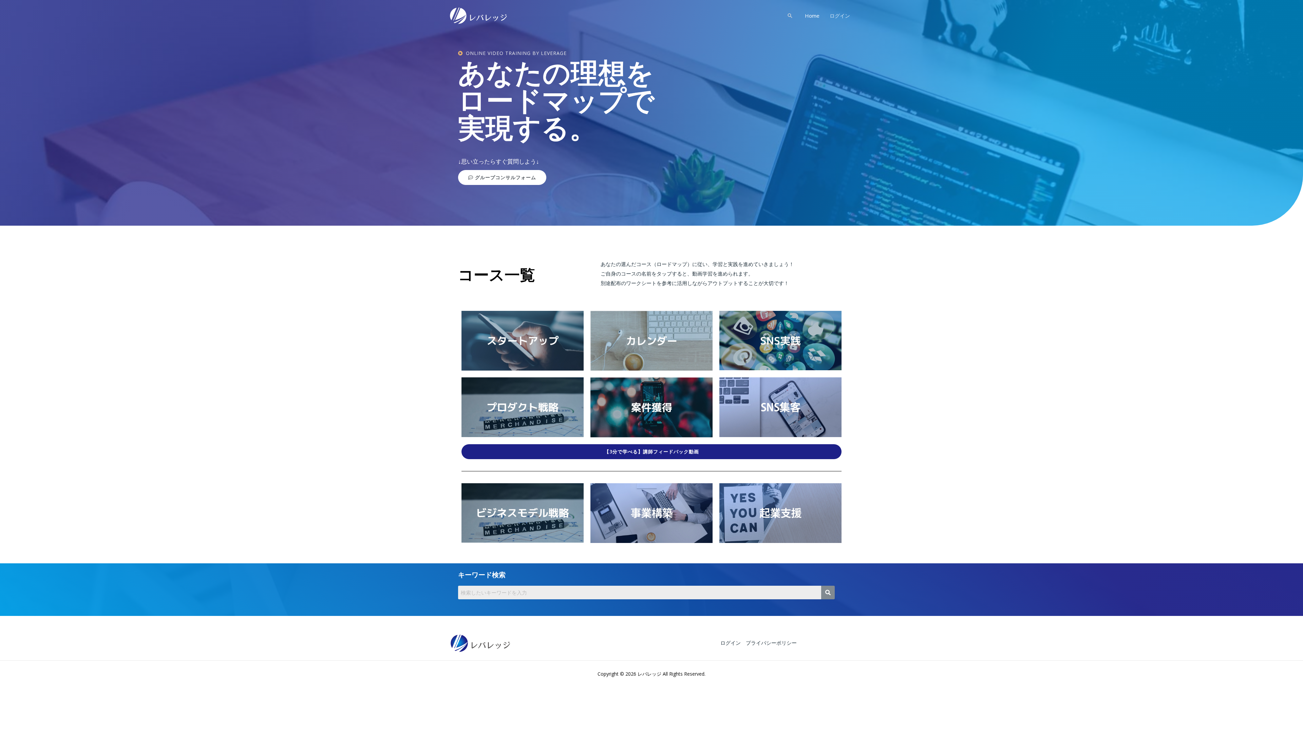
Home (812, 15)
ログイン (840, 15)
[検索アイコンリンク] (790, 16)
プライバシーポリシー (771, 642)
